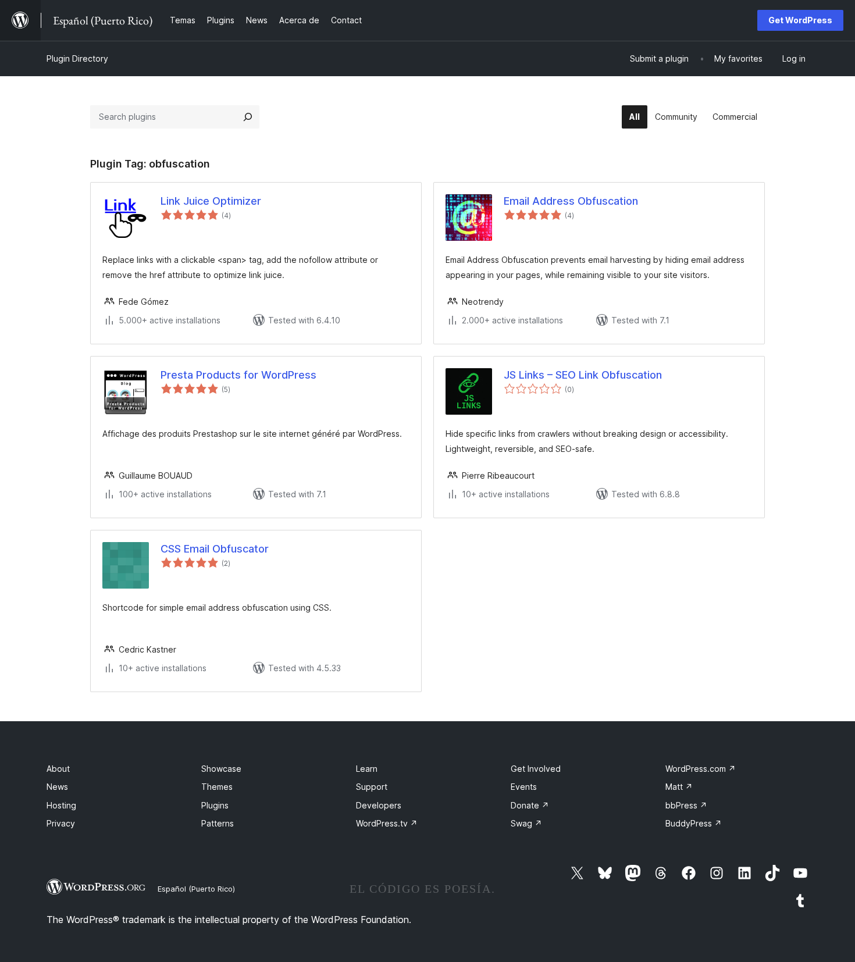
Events (524, 787)
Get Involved (536, 769)
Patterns (217, 823)
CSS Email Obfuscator (215, 549)
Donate (530, 805)
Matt (679, 787)
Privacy (61, 823)
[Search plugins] (247, 117)
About (58, 769)
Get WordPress (800, 20)
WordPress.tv (387, 823)
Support (371, 787)
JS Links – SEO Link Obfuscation (583, 375)
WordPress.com (700, 769)
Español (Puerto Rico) (196, 888)
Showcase (221, 769)
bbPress (686, 805)
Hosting (61, 805)
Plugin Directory (77, 58)
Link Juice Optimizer (211, 201)
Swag (526, 823)
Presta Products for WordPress (238, 375)
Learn (366, 769)
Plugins (215, 805)
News (57, 787)
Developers (378, 805)
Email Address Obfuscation (571, 201)
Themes (217, 787)
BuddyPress (693, 823)
